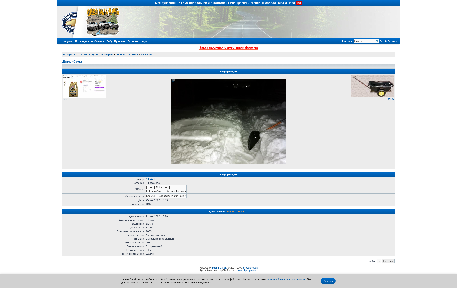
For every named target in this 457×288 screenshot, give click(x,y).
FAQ (109, 41)
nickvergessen (250, 267)
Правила (119, 41)
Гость (391, 41)
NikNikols (146, 54)
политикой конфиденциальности (286, 279)
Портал (70, 54)
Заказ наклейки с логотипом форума (228, 47)
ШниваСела (72, 61)
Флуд (144, 41)
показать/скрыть (237, 211)
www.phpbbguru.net (248, 270)
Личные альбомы (126, 54)
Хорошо (328, 280)
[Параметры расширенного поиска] (381, 41)
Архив (347, 41)
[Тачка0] (372, 96)
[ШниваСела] (228, 80)
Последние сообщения (89, 41)
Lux (65, 99)
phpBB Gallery (219, 267)
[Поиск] (377, 41)
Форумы (67, 41)
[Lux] (84, 96)
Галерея (133, 41)
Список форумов (88, 54)
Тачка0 (390, 98)
